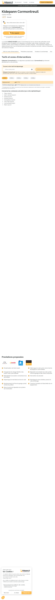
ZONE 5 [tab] (33, 78)
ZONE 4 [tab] (26, 78)
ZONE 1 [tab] (4, 78)
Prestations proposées (27, 51)
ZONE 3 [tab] (19, 78)
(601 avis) (9, 17)
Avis (51, 51)
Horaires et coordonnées (41, 51)
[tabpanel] (27, 93)
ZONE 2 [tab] (12, 78)
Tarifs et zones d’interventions (11, 51)
